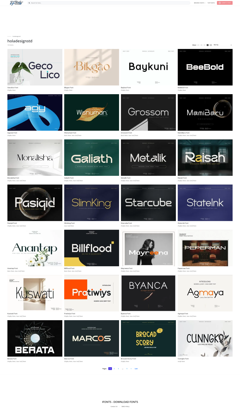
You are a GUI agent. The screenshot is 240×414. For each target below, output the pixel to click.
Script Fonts (181, 361)
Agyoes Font (12, 133)
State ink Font (183, 223)
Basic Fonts (10, 271)
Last (136, 369)
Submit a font (226, 3)
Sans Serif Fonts (21, 181)
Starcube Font (126, 223)
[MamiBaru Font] (205, 112)
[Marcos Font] (91, 338)
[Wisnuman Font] (91, 112)
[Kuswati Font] (34, 293)
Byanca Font (125, 314)
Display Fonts (11, 90)
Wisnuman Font (70, 133)
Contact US (114, 406)
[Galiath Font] (91, 157)
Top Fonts (211, 3)
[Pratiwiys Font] (91, 293)
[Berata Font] (34, 338)
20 (198, 45)
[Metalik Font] (148, 157)
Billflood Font (69, 268)
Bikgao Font (68, 88)
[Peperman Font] (205, 248)
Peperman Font (184, 268)
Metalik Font (125, 178)
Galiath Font (69, 178)
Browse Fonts (199, 3)
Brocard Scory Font (128, 359)
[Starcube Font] (148, 203)
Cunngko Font (183, 359)
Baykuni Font (126, 88)
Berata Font (11, 359)
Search (29, 3)
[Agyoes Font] (34, 112)
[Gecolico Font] (34, 67)
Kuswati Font (12, 314)
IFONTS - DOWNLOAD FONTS (120, 402)
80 (204, 45)
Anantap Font (12, 268)
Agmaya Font (183, 314)
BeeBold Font (183, 88)
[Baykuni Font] (148, 67)
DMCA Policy (125, 406)
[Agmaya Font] (205, 293)
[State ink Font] (205, 203)
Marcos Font (69, 359)
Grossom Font (126, 133)
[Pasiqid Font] (34, 203)
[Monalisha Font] (34, 157)
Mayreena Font (126, 268)
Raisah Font (182, 178)
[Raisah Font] (205, 157)
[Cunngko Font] (205, 338)
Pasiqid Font (12, 223)
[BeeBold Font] (205, 67)
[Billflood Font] (91, 248)
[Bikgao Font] (91, 67)
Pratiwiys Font (69, 314)
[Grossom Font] (148, 112)
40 (201, 45)
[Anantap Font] (34, 248)
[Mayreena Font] (148, 248)
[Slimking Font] (91, 203)
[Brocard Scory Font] (148, 338)
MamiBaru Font (183, 133)
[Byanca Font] (148, 293)
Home (9, 36)
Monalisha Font (13, 178)
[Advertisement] (120, 20)
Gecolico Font (12, 88)
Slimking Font (69, 223)
